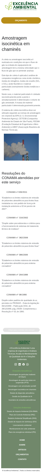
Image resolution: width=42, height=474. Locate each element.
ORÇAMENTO (21, 20)
